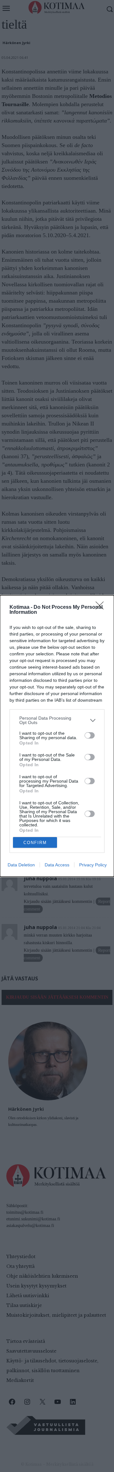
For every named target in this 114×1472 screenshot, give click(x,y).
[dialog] (57, 736)
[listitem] (57, 720)
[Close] (102, 607)
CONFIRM (35, 842)
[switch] (90, 735)
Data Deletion (21, 864)
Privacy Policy (93, 864)
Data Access (57, 864)
